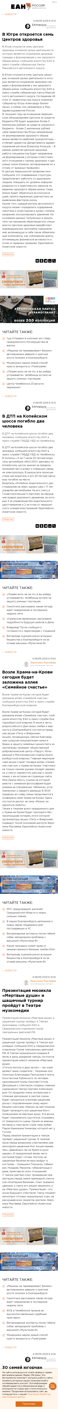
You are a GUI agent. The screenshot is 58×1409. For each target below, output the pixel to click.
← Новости (9, 14)
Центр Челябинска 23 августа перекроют (25, 386)
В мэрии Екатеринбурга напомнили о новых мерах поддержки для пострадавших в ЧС (30, 925)
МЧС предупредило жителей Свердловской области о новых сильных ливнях (26, 913)
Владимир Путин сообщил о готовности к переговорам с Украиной (31, 629)
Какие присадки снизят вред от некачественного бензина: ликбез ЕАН (31, 948)
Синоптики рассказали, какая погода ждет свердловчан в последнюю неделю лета (29, 610)
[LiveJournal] (54, 261)
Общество (8, 254)
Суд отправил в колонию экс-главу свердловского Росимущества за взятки (28, 342)
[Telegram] (45, 261)
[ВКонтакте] (37, 261)
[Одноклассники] (41, 261)
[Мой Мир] (50, 261)
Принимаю (29, 1404)
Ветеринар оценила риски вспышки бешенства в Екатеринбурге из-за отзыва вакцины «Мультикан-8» (29, 639)
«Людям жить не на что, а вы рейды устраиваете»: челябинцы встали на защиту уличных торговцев (29, 375)
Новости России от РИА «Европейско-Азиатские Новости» (21, 6)
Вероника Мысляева (43, 663)
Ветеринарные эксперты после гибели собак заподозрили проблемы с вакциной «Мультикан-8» (31, 937)
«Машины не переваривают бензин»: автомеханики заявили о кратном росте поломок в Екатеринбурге (29, 354)
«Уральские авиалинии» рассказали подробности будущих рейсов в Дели (30, 621)
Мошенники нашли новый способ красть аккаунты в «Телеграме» (27, 365)
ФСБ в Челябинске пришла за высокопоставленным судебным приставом (27, 1314)
